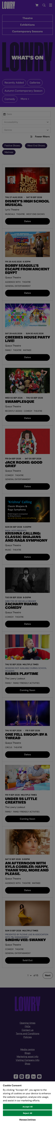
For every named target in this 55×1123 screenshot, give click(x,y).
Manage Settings (27, 1119)
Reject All (27, 1113)
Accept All (27, 1106)
